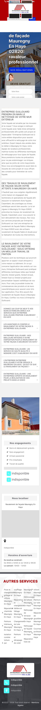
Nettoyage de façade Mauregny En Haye (26, 630)
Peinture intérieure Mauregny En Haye (6, 625)
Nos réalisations (21, 70)
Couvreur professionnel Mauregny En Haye (36, 633)
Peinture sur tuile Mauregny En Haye (36, 604)
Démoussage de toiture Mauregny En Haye (26, 601)
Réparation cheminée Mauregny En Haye (6, 612)
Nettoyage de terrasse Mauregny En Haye (26, 615)
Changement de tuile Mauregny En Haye (16, 625)
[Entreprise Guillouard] (21, 8)
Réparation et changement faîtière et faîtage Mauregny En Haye (16, 608)
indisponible (20, 473)
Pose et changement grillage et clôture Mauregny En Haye (6, 597)
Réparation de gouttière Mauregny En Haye (36, 618)
